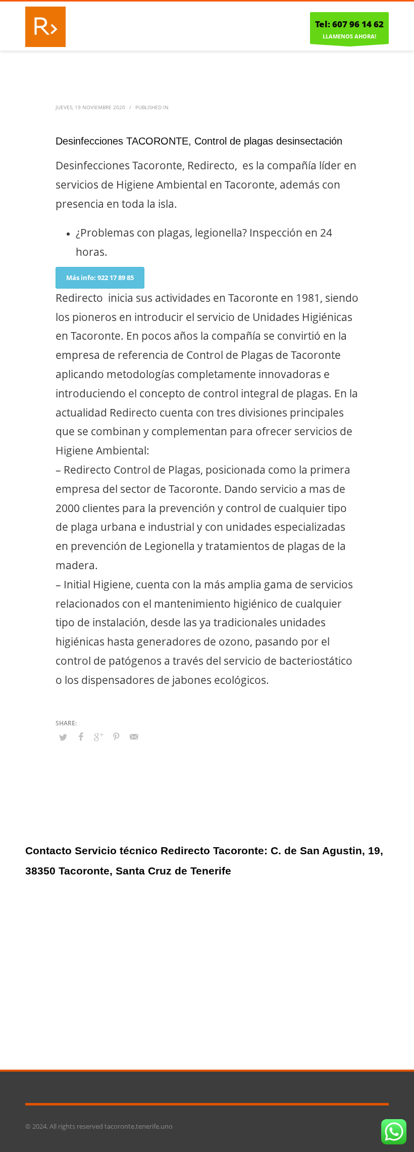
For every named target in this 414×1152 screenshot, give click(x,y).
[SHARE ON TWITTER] (63, 737)
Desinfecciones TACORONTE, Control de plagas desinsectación (199, 141)
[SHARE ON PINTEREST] (116, 736)
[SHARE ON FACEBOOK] (80, 736)
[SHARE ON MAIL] (133, 736)
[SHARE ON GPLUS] (98, 736)
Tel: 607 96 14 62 (349, 24)
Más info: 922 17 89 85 (100, 277)
